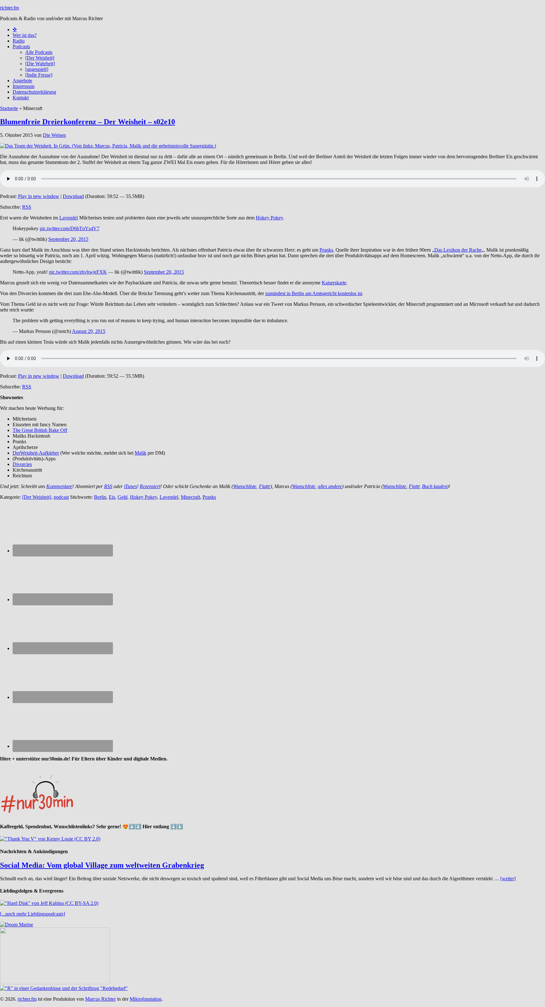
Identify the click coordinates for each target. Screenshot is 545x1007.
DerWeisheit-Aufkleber (36, 453)
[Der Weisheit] (36, 497)
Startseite (9, 108)
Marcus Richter (100, 999)
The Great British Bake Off (40, 430)
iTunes (130, 486)
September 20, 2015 (68, 239)
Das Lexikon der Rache (458, 250)
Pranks (326, 250)
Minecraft (190, 497)
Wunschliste (303, 486)
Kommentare (59, 486)
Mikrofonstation (145, 999)
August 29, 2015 (88, 331)
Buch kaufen (434, 486)
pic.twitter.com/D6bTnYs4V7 (69, 228)
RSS (26, 207)
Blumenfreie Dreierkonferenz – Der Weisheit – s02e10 (87, 122)
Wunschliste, (245, 486)
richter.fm (9, 7)
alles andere (330, 486)
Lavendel (68, 217)
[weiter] (508, 878)
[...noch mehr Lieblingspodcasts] (32, 914)
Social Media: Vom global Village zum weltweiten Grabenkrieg (102, 865)
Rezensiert (150, 486)
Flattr (264, 486)
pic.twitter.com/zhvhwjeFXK (78, 272)
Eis (112, 497)
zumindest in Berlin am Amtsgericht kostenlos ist (313, 293)
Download (73, 196)
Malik (140, 453)
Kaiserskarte (334, 282)
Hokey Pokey (269, 217)
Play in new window (38, 196)
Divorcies (22, 464)
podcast (61, 497)
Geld (122, 497)
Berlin (100, 497)
